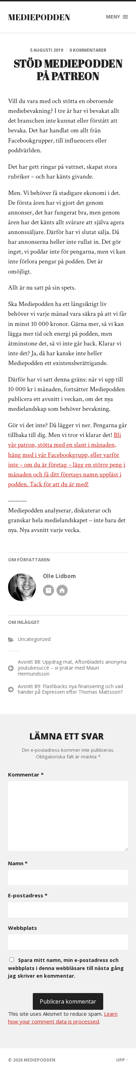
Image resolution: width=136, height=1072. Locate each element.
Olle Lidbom (59, 576)
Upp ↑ (122, 1060)
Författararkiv (48, 590)
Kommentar (26, 774)
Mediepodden (39, 17)
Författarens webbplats (62, 590)
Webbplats (22, 927)
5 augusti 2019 (46, 50)
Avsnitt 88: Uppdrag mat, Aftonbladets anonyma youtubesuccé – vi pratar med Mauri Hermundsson (72, 667)
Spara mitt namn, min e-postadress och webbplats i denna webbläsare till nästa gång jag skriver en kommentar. (66, 968)
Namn (18, 863)
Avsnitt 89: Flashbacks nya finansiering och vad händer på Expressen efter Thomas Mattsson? (70, 689)
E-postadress (27, 895)
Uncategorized (34, 639)
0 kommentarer (87, 50)
